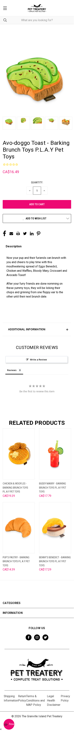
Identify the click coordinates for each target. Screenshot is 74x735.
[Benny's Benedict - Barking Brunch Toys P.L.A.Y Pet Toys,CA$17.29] (55, 528)
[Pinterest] (38, 233)
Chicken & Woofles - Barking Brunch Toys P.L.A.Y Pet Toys (15, 487)
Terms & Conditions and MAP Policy (35, 700)
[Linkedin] (32, 233)
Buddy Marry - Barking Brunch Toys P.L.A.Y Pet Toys (52, 487)
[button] (37, 329)
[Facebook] (4, 233)
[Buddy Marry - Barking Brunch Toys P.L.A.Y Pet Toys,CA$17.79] (55, 454)
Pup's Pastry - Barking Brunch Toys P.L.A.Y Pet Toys (16, 561)
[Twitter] (25, 233)
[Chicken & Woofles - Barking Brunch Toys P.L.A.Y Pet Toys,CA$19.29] (18, 454)
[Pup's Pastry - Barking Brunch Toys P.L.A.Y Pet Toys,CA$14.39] (18, 528)
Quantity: (37, 182)
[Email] (11, 233)
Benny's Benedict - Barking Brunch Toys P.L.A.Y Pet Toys (55, 561)
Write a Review (38, 359)
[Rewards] (9, 724)
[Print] (18, 233)
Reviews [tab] (11, 370)
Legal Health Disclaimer (53, 700)
